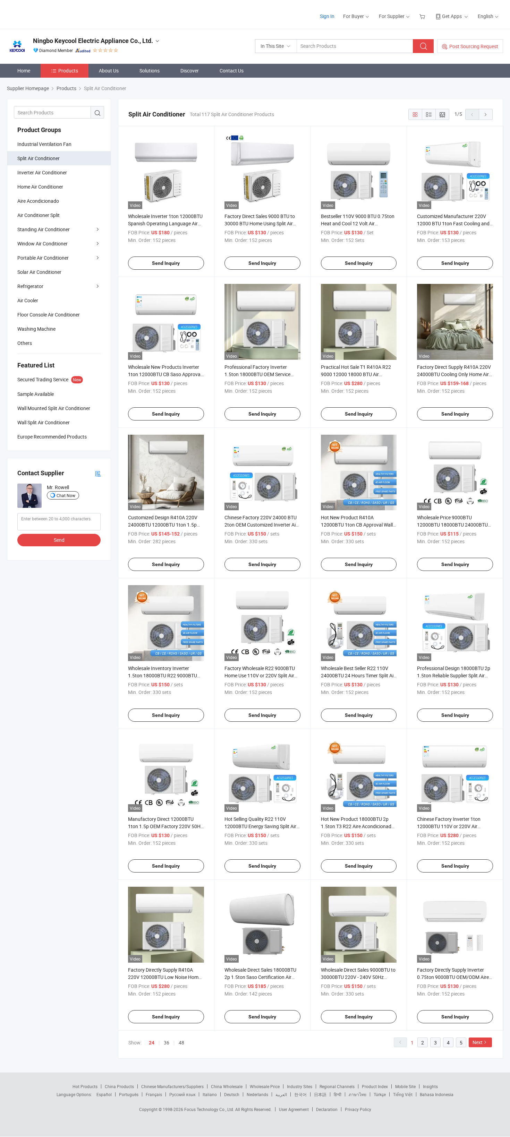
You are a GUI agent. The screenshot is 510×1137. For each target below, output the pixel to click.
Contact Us (232, 70)
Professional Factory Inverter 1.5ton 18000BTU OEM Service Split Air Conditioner (257, 374)
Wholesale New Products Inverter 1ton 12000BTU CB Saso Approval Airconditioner (165, 374)
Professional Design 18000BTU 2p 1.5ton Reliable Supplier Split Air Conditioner (453, 675)
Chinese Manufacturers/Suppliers (172, 1086)
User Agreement (294, 1109)
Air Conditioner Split (38, 215)
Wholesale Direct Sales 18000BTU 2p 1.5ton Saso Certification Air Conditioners (260, 977)
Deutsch (231, 1094)
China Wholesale (227, 1086)
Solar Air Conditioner (39, 272)
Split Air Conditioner (38, 158)
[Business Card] (98, 473)
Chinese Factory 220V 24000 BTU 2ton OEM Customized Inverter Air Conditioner (260, 524)
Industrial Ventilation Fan (44, 144)
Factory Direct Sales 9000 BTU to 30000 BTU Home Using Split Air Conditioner (259, 223)
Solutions (149, 70)
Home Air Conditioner (40, 186)
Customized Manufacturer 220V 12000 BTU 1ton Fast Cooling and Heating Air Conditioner (453, 223)
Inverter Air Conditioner (42, 172)
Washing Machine (36, 329)
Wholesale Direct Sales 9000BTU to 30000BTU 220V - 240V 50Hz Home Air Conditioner (358, 977)
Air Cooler (27, 300)
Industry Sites (299, 1086)
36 (166, 1042)
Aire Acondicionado (38, 201)
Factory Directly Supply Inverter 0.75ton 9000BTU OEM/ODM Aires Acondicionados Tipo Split (454, 977)
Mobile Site (405, 1086)
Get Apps (452, 16)
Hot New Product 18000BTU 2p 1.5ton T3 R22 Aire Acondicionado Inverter (357, 826)
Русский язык (182, 1094)
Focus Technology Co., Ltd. (209, 1109)
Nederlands (257, 1094)
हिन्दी (337, 1094)
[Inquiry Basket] (423, 16)
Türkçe (380, 1094)
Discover (189, 70)
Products (68, 70)
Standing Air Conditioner (43, 229)
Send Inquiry (166, 263)
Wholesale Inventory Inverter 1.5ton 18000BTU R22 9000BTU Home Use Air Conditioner (162, 675)
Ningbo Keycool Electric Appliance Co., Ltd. (93, 40)
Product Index (375, 1086)
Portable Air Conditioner (43, 257)
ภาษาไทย (357, 1094)
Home (23, 70)
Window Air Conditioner (42, 243)
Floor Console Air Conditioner (48, 314)
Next (478, 1042)
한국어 (300, 1094)
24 (151, 1042)
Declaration (327, 1109)
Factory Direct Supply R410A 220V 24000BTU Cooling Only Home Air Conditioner (454, 374)
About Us (109, 70)
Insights (430, 1086)
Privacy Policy (358, 1109)
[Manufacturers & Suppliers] (51, 14)
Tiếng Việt (403, 1094)
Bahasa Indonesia (436, 1094)
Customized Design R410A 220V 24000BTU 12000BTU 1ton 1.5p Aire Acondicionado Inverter (162, 524)
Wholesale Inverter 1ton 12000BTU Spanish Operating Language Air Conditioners (165, 223)
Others (24, 343)
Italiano (210, 1094)
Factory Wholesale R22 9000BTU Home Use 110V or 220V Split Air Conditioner (259, 675)
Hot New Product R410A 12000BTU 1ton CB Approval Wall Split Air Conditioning (357, 524)
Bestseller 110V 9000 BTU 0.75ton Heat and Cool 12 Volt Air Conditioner (357, 223)
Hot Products (85, 1086)
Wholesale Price (265, 1086)
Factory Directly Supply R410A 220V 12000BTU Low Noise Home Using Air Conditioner (164, 977)
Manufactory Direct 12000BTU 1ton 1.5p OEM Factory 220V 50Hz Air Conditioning (165, 826)
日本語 (320, 1094)
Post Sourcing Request (473, 46)
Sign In (327, 16)
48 (181, 1042)
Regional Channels (337, 1086)
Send (59, 540)
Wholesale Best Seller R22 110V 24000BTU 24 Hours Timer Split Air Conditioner (358, 675)
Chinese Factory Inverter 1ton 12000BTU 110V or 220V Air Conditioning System (449, 826)
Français (154, 1094)
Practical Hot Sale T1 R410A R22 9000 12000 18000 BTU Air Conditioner (356, 374)
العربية (281, 1094)
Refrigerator (30, 286)
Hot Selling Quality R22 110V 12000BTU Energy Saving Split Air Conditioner (260, 826)
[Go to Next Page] (485, 114)
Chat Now (66, 495)
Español (104, 1094)
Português (128, 1094)
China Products (119, 1086)
